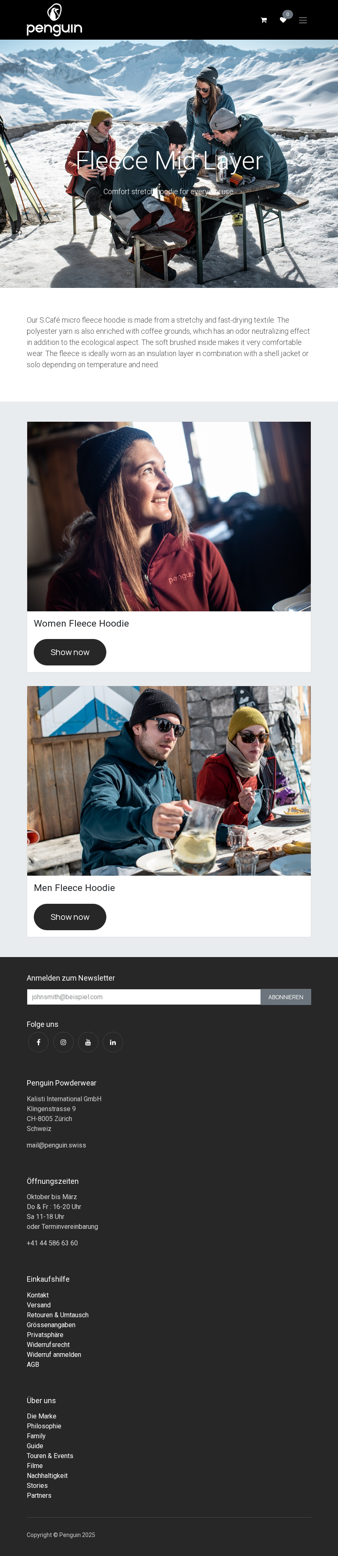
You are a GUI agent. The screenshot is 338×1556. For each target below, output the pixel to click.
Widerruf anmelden (54, 1355)
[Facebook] (38, 1042)
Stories (37, 1485)
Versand (39, 1305)
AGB (33, 1364)
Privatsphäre (45, 1335)
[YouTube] (88, 1042)
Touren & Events (50, 1456)
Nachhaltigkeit (47, 1476)
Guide (35, 1446)
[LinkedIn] (113, 1042)
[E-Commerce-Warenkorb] (263, 20)
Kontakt (38, 1295)
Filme (35, 1466)
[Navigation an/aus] (303, 20)
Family (36, 1436)
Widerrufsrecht (48, 1345)
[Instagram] (63, 1042)
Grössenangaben (51, 1325)
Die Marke (41, 1416)
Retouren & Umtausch (58, 1315)
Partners (39, 1495)
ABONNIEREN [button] (285, 997)
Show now (70, 652)
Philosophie (44, 1426)
